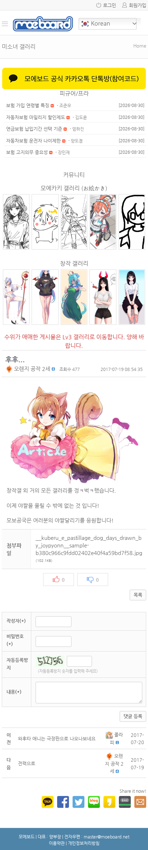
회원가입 (137, 5)
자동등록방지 (17, 663)
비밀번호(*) (15, 640)
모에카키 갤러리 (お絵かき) (74, 188)
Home (139, 45)
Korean (99, 23)
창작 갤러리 (74, 263)
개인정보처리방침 (84, 843)
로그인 (109, 5)
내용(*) (14, 691)
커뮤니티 (74, 174)
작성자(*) (16, 620)
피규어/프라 (74, 93)
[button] (9, 369)
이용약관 (57, 843)
